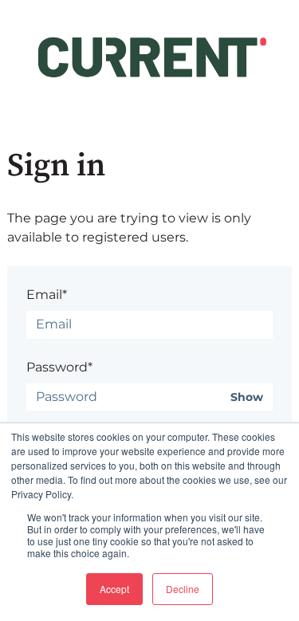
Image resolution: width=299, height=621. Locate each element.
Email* (46, 294)
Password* (59, 367)
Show (246, 397)
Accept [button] (114, 588)
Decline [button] (182, 588)
